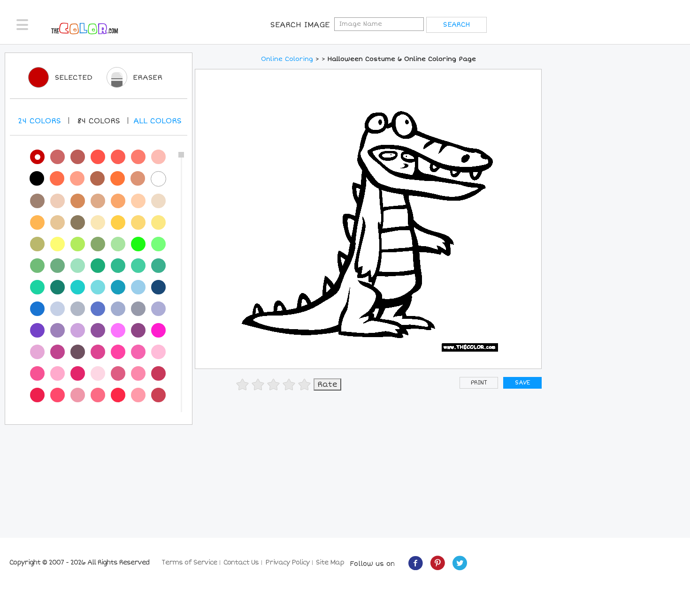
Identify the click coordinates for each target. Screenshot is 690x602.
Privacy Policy (287, 562)
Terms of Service (189, 562)
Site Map (330, 562)
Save (522, 382)
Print (479, 382)
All (157, 121)
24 (39, 121)
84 (98, 121)
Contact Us (241, 562)
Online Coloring (287, 59)
